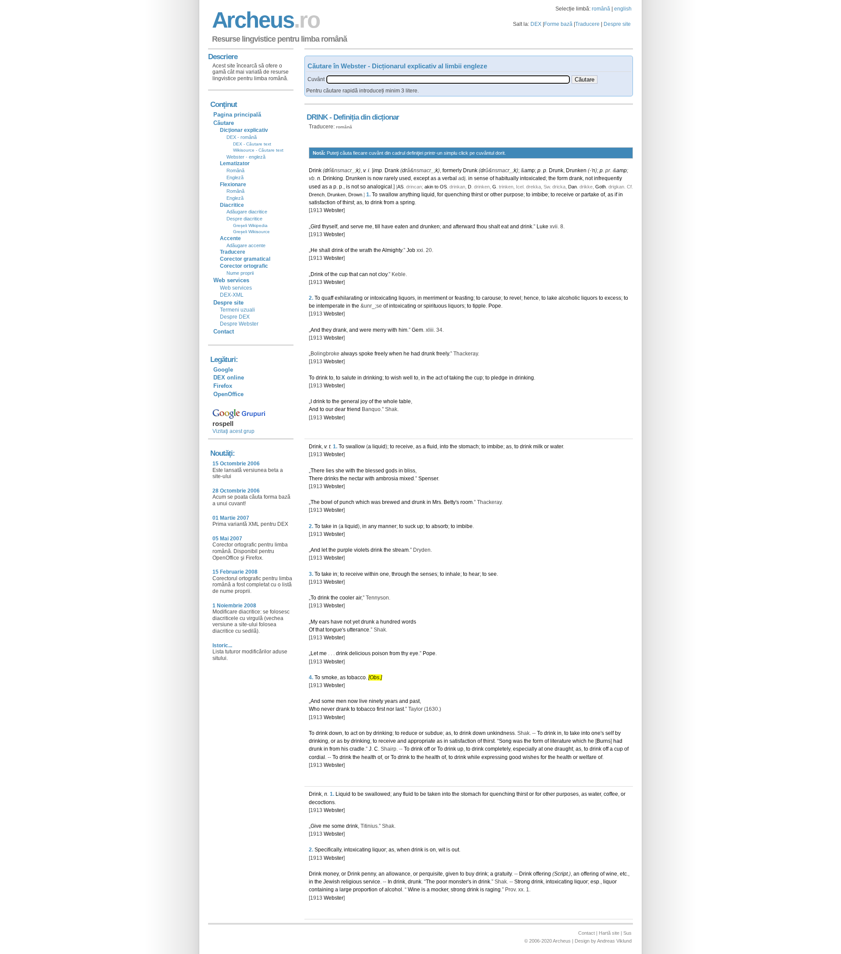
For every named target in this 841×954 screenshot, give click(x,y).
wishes (531, 757)
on (362, 733)
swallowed (377, 794)
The (315, 502)
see (492, 574)
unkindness (501, 733)
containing (321, 890)
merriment (435, 298)
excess (612, 298)
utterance (358, 630)
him (403, 330)
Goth (600, 186)
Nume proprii (240, 273)
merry (379, 330)
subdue (434, 733)
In (390, 882)
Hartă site (609, 933)
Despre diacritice (244, 218)
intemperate (330, 306)
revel (515, 298)
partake (590, 195)
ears (324, 622)
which (363, 502)
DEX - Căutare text (252, 144)
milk (538, 446)
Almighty (392, 250)
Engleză (235, 177)
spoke (366, 354)
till (377, 226)
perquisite (431, 874)
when (395, 354)
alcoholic (569, 298)
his (344, 749)
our (329, 409)
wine (611, 874)
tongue (333, 630)
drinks (331, 478)
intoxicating (383, 298)
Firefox (222, 386)
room (466, 502)
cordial (317, 757)
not (589, 178)
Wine (414, 890)
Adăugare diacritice (246, 211)
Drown (355, 194)
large (345, 890)
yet (356, 622)
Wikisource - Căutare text (258, 150)
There (318, 471)
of (492, 178)
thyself (329, 226)
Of (311, 630)
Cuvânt (316, 79)
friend (353, 409)
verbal (449, 178)
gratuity (503, 874)
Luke (542, 226)
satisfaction (322, 202)
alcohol (393, 890)
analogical (379, 187)
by (369, 733)
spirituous (435, 306)
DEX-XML (232, 295)
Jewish (331, 882)
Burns (604, 741)
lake (552, 298)
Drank (392, 170)
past (415, 701)
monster (458, 882)
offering (542, 874)
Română (235, 170)
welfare (588, 757)
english (623, 9)
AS (400, 186)
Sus (627, 933)
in (470, 178)
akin (428, 186)
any (372, 526)
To (375, 195)
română (601, 9)
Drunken (576, 170)
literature (560, 741)
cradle (357, 749)
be (312, 306)
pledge (499, 378)
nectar (356, 478)
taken (434, 794)
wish (396, 378)
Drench (317, 194)
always (349, 354)
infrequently (608, 178)
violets (361, 550)
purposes (567, 794)
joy (363, 401)
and (344, 226)
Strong (522, 882)
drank (576, 178)
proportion (365, 890)
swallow (388, 195)
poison (380, 653)
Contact (223, 331)
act (438, 378)
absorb (439, 526)
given (452, 874)
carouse (491, 298)
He (314, 250)
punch (346, 502)
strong (458, 890)
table (405, 401)
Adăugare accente (245, 245)
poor (441, 882)
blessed (374, 471)
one (384, 574)
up (420, 526)
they (327, 330)
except (421, 178)
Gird (316, 226)
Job (410, 250)
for (440, 195)
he (406, 354)
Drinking (333, 178)
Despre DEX (235, 317)
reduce (409, 733)
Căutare (223, 123)
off (427, 749)
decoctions (322, 802)
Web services (236, 288)
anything (409, 195)
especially (525, 749)
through (401, 574)
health (368, 757)
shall (324, 250)
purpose (513, 195)
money (331, 874)
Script (561, 874)
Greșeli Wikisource (251, 231)
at (540, 749)
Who (314, 709)
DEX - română (241, 137)
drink (376, 202)
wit (441, 850)
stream (400, 550)
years (391, 701)
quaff (327, 298)
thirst (477, 195)
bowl (326, 502)
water (556, 446)
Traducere (587, 24)
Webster (333, 210)
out (455, 850)
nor (390, 709)
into (444, 446)
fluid (432, 446)
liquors (407, 298)
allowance (398, 874)
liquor (379, 850)
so (363, 187)
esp (594, 882)
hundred (390, 622)
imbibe (540, 195)
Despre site (617, 24)
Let (314, 653)
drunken (430, 226)
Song (505, 741)
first (381, 709)
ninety (376, 701)
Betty (450, 502)
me (368, 226)
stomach (469, 446)
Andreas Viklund (614, 940)
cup (343, 274)
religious (351, 882)
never (328, 709)
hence (531, 298)
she (340, 471)
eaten (401, 226)
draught (564, 749)
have (387, 226)
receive (565, 195)
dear (340, 409)
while (473, 757)
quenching (457, 195)
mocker (439, 890)
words (409, 622)
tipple (479, 306)
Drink (315, 170)
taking (456, 378)
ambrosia (387, 478)
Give (316, 826)
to (436, 186)
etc (623, 874)
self (609, 733)
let (324, 550)
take (327, 526)
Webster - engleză (245, 157)
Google (223, 369)
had (415, 354)
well (408, 378)
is (369, 178)
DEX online (228, 377)
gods (391, 471)
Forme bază (558, 24)
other (496, 195)
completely (497, 749)
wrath (365, 250)
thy (404, 653)
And (315, 330)
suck (410, 526)
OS (443, 186)
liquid (428, 195)
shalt (494, 226)
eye (414, 653)
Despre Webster (239, 324)
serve (357, 226)
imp (377, 170)
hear (474, 574)
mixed (406, 478)
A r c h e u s (264, 19)
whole (390, 401)
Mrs (436, 502)
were (365, 330)
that (353, 274)
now (378, 178)
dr (327, 170)
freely (381, 354)
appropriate (421, 741)
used (405, 178)
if (616, 195)
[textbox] (448, 79)
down (335, 733)
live (363, 701)
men (341, 701)
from (389, 202)
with (392, 330)
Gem (417, 330)
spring (407, 202)
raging (493, 890)
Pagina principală (237, 114)
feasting (464, 298)
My (314, 622)
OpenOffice (228, 394)
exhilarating (349, 298)
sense (481, 178)
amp (529, 170)
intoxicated (533, 178)
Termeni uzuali (237, 310)
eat (505, 226)
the (552, 178)
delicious (360, 653)
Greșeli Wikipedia (250, 225)
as (433, 178)
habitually (507, 178)
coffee (611, 794)
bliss (409, 471)
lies (330, 471)
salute (349, 378)
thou (482, 226)
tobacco (356, 677)
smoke (329, 677)
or (486, 195)
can (363, 274)
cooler (346, 598)
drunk (428, 354)
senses (428, 574)
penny (368, 874)
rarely (391, 178)
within (371, 574)
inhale (452, 574)
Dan (572, 186)
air (358, 598)
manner (387, 526)
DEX (535, 24)
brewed (391, 502)
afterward (464, 226)
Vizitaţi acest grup (233, 431)
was (376, 502)
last (400, 709)
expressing (494, 757)
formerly (452, 170)
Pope (494, 306)
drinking (372, 378)
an (381, 874)
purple (345, 550)
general (350, 401)
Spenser (428, 478)
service (371, 882)
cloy (382, 274)
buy (470, 874)
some (328, 701)
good (515, 757)
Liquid (343, 794)
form (562, 178)
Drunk (470, 170)
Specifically (327, 850)
